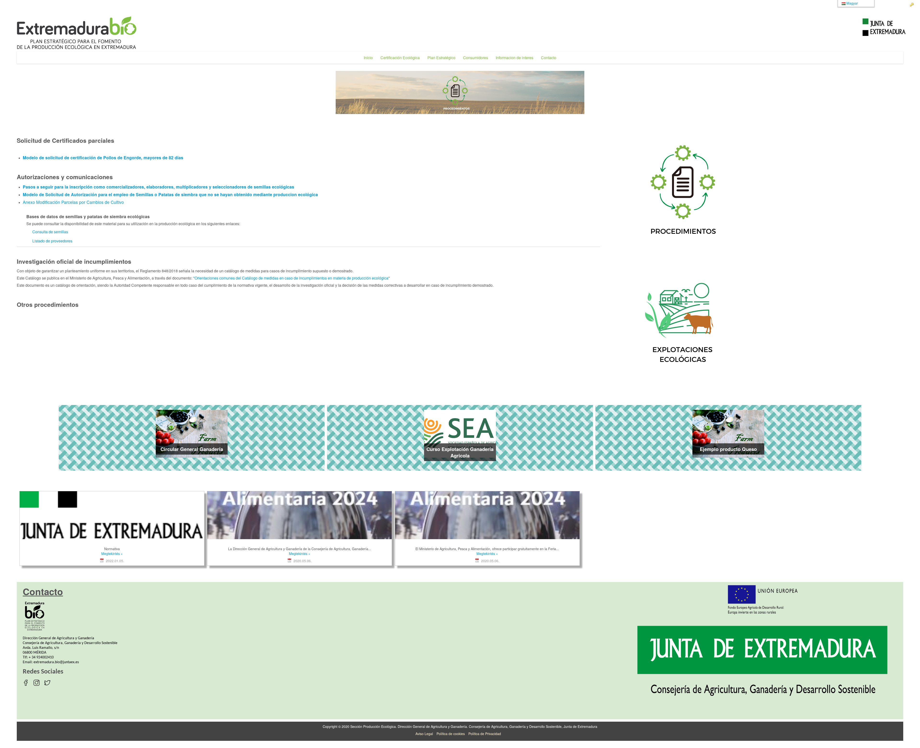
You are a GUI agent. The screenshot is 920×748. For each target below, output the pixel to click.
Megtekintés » (112, 553)
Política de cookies (451, 733)
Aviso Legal (424, 733)
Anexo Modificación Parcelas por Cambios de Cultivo (73, 202)
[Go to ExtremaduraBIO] (77, 32)
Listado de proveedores (52, 241)
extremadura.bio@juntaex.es (56, 662)
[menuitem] (368, 57)
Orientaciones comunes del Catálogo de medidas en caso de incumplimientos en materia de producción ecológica (291, 278)
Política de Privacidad (484, 733)
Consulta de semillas (50, 231)
